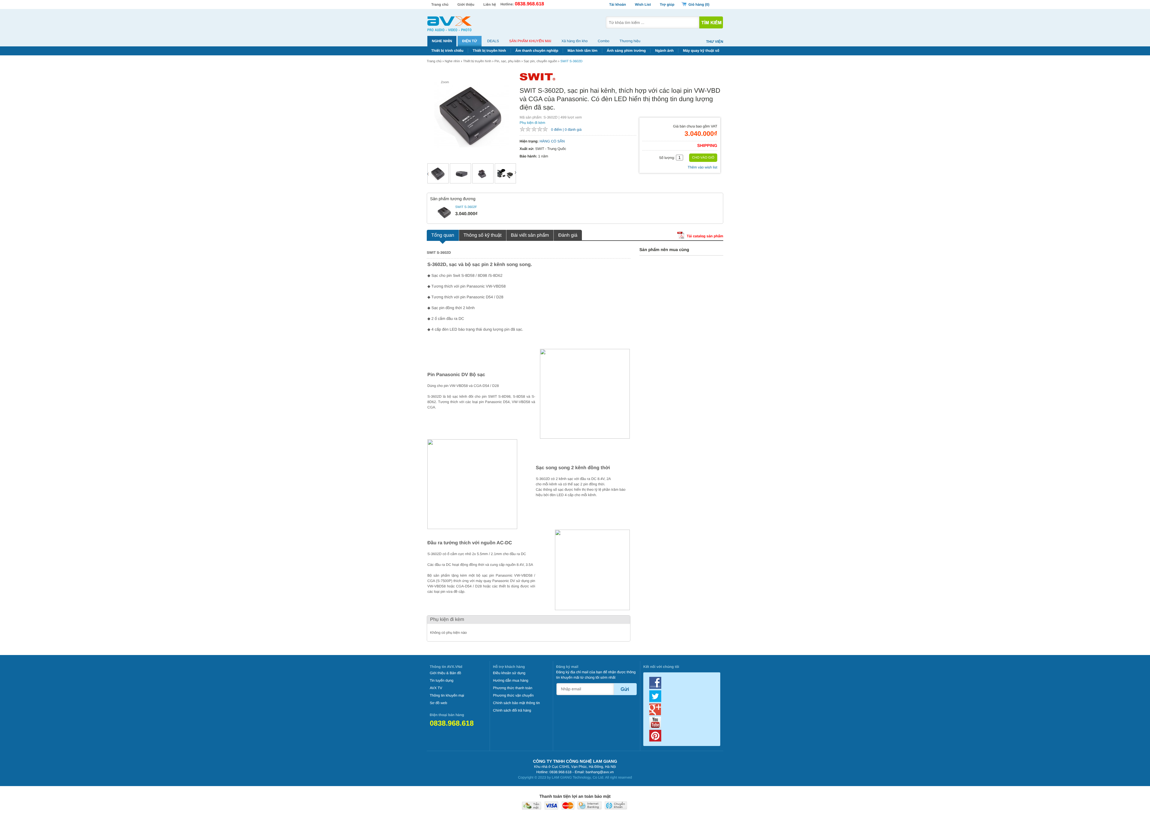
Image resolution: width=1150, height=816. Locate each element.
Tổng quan (442, 235)
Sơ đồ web (438, 703)
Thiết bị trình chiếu (447, 50)
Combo (603, 41)
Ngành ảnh (664, 50)
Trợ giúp (667, 4)
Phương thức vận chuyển (513, 695)
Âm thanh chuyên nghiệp (536, 50)
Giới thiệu (465, 4)
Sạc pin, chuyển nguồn (540, 61)
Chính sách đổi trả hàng (512, 710)
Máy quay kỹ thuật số (701, 50)
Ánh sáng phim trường (626, 50)
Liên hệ (489, 4)
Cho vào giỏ (703, 157)
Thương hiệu (630, 41)
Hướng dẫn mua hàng (510, 680)
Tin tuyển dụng (441, 680)
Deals (493, 41)
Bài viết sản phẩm (530, 235)
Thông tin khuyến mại (447, 695)
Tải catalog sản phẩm (704, 236)
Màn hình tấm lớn (582, 50)
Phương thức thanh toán (512, 688)
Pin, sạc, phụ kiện (507, 61)
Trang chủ (439, 4)
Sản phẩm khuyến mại (530, 41)
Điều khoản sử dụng (509, 673)
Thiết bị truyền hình (489, 50)
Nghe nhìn (442, 41)
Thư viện (714, 41)
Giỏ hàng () (699, 4)
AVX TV (436, 688)
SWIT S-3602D (571, 61)
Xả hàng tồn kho (575, 41)
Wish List (643, 4)
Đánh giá (567, 235)
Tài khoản (617, 4)
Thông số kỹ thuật (483, 235)
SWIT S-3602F (466, 207)
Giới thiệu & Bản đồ (445, 673)
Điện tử (469, 41)
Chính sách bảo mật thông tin (516, 703)
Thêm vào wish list (702, 167)
